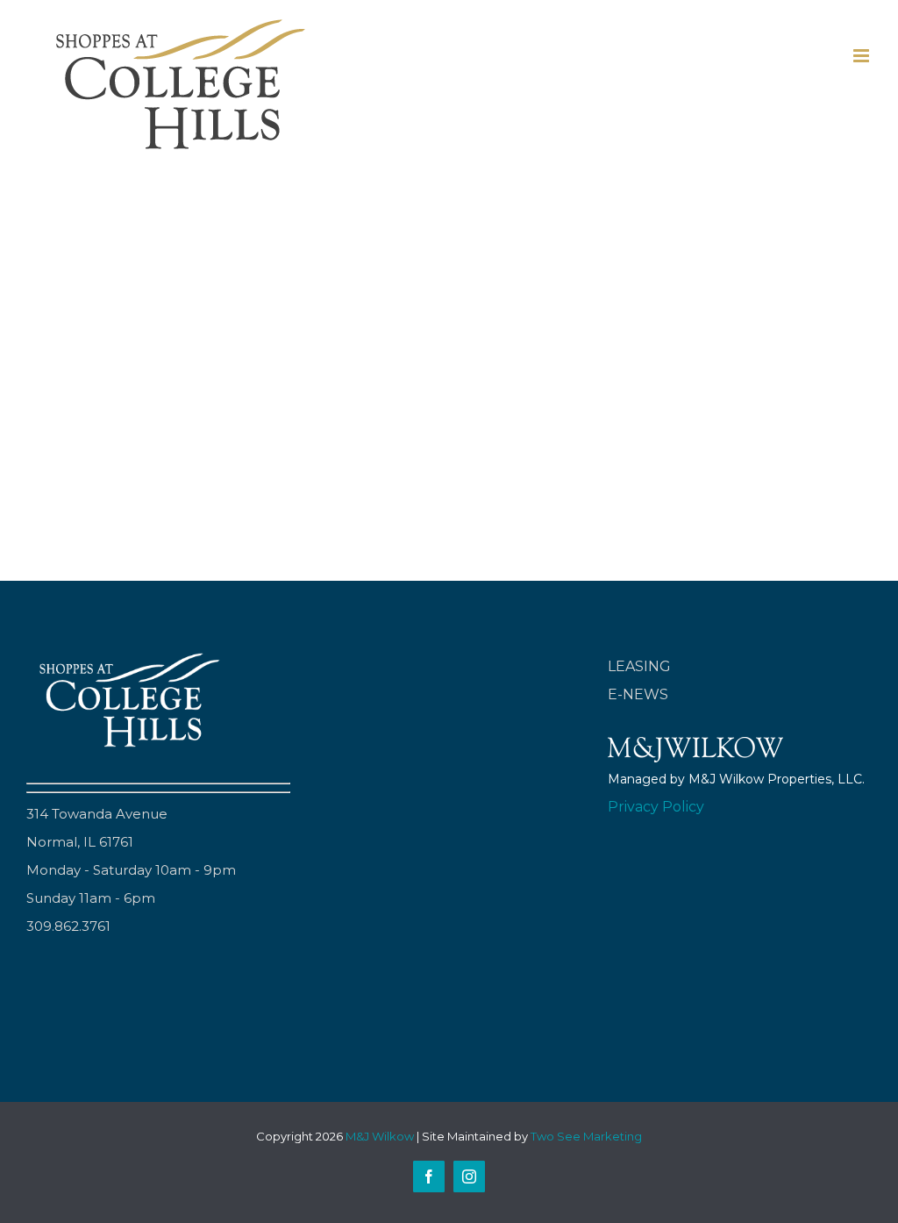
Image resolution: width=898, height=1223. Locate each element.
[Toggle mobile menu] (862, 55)
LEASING (639, 666)
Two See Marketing (586, 1136)
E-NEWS (638, 694)
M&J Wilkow (380, 1136)
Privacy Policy (656, 806)
